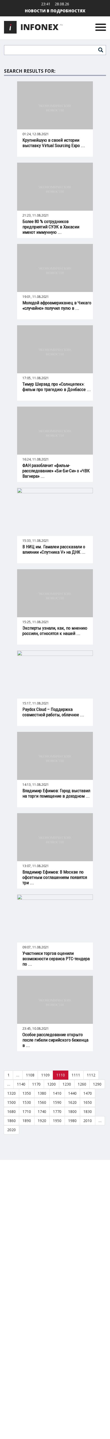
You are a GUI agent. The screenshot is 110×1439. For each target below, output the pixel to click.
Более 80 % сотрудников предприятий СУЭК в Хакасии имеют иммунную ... (50, 227)
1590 (57, 1102)
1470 (87, 1093)
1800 (72, 1111)
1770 (57, 1111)
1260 (82, 1084)
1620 (72, 1102)
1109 (45, 1075)
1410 (57, 1093)
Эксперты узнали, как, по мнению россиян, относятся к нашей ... (54, 630)
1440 (72, 1093)
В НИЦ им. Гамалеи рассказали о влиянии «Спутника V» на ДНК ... (53, 549)
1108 (30, 1075)
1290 (97, 1084)
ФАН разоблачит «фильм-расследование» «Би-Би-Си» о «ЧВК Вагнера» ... (56, 471)
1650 (87, 1102)
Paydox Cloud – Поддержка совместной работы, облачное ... (53, 712)
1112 (91, 1075)
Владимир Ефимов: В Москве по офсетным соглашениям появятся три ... (54, 877)
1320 (11, 1093)
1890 (26, 1120)
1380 (42, 1093)
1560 (42, 1102)
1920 (42, 1120)
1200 (51, 1084)
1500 (11, 1102)
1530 (26, 1102)
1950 (57, 1120)
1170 (36, 1084)
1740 (42, 1111)
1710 (26, 1111)
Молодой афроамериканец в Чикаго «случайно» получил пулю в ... (56, 305)
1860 (11, 1120)
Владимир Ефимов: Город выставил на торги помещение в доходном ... (56, 793)
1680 (11, 1111)
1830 (87, 1111)
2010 (87, 1120)
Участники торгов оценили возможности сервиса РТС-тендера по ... (56, 959)
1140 (21, 1084)
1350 (26, 1093)
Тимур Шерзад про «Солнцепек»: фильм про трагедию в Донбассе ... (56, 386)
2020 (11, 1129)
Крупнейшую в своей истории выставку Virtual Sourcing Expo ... (53, 142)
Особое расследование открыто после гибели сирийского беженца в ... (55, 1040)
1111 (76, 1075)
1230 (66, 1084)
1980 (72, 1120)
